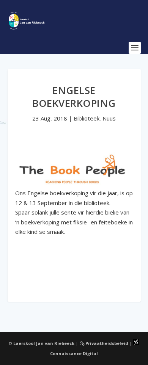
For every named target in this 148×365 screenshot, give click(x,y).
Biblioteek (86, 118)
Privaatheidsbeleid (106, 343)
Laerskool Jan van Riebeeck (43, 343)
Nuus (109, 118)
